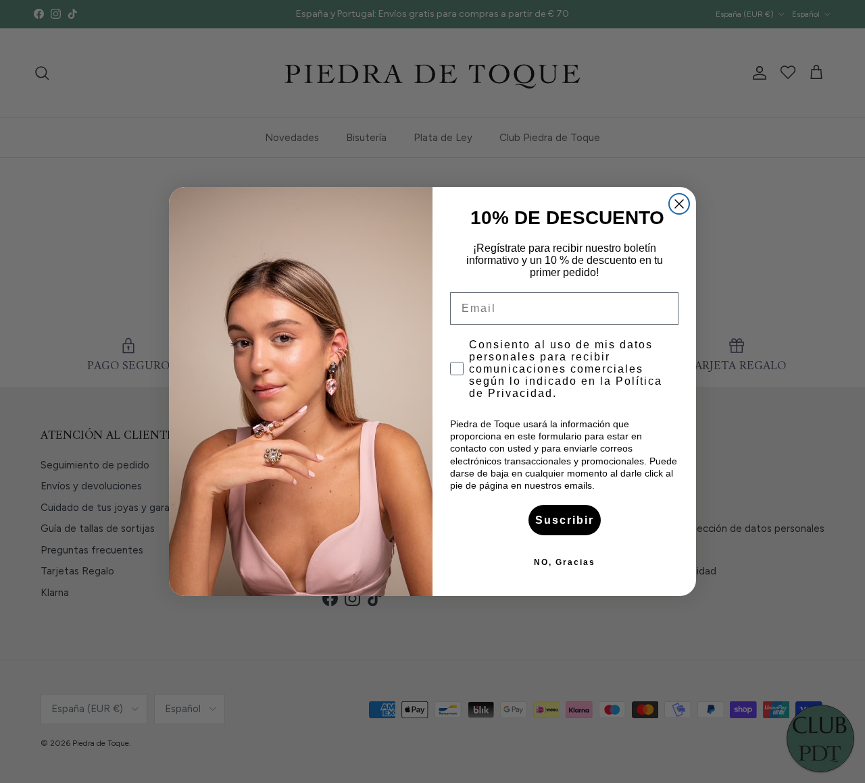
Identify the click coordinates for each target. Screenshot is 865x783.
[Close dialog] (679, 204)
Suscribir (564, 520)
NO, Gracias (564, 562)
